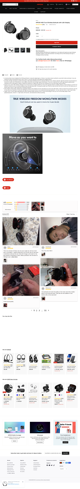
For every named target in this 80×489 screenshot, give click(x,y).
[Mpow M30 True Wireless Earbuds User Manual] (8, 181)
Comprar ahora (56, 46)
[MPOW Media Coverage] (14, 427)
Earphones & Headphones (27, 8)
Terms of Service (10, 471)
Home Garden (71, 8)
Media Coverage (10, 464)
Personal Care (47, 8)
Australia (35, 468)
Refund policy (10, 468)
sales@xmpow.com (44, 60)
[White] (33, 395)
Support (43, 11)
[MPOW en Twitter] (51, 465)
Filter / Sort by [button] (70, 214)
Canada (35, 469)
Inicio (37, 20)
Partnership (22, 466)
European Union (36, 466)
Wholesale (22, 469)
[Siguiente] (31, 50)
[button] (40, 24)
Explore (14, 441)
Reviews (22, 468)
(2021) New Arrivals (12, 379)
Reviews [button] (5, 214)
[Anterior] (3, 50)
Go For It (65, 442)
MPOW (9, 349)
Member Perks (23, 464)
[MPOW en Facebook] (47, 465)
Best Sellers (13, 8)
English (75, 4)
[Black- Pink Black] (8, 395)
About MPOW (10, 462)
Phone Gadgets (59, 8)
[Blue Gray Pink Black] (20, 395)
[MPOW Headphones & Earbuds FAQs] (6, 189)
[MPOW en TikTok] (54, 465)
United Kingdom (36, 464)
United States (36, 462)
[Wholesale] (40, 427)
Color (37, 33)
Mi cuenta (22, 471)
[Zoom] (17, 31)
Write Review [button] (8, 209)
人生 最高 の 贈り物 (10, 473)
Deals (39, 8)
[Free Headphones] (65, 427)
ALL (6, 8)
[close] (23, 482)
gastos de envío (40, 39)
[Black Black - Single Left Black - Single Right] (46, 395)
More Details (40, 442)
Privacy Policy (10, 466)
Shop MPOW (23, 462)
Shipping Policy (10, 469)
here (57, 60)
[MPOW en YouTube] (49, 465)
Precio (37, 28)
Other (36, 11)
